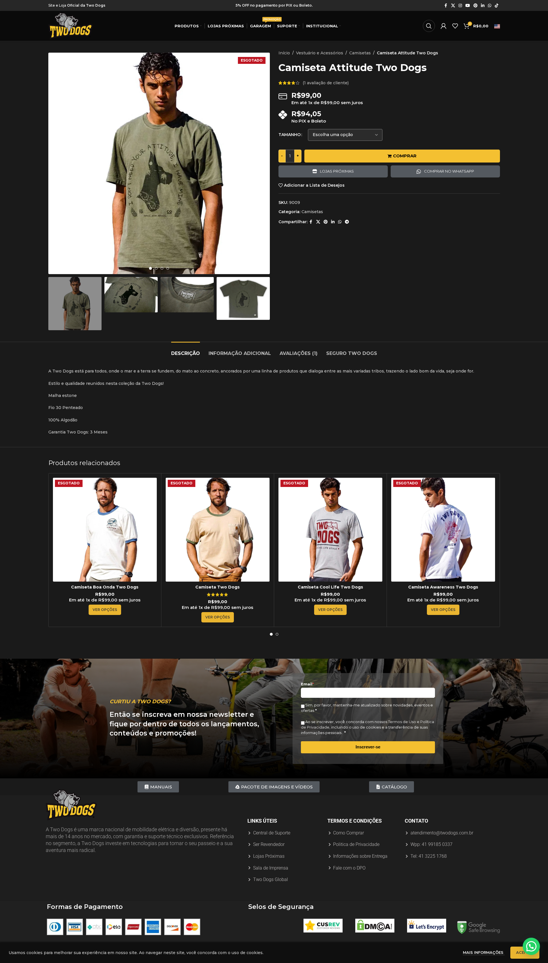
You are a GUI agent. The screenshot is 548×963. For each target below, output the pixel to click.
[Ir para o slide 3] (162, 268)
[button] (531, 946)
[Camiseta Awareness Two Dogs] (443, 530)
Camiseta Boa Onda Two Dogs (104, 587)
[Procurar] (429, 26)
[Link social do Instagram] (460, 5)
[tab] (185, 350)
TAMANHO (289, 134)
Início (284, 53)
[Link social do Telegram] (347, 222)
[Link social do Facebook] (445, 5)
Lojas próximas (337, 171)
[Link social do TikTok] (496, 5)
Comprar (405, 155)
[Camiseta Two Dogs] (218, 530)
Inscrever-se (368, 746)
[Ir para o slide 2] (156, 268)
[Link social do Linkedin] (482, 5)
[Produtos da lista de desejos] (455, 26)
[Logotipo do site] (70, 25)
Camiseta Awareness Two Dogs (443, 587)
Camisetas (360, 53)
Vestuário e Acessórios (319, 53)
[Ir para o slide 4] (167, 268)
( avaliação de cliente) (326, 82)
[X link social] (453, 5)
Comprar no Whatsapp (449, 171)
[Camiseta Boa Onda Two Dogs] (105, 530)
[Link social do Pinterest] (475, 5)
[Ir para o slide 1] (150, 268)
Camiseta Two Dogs (217, 587)
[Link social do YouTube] (468, 5)
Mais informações (484, 952)
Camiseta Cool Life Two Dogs (330, 587)
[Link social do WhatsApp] (489, 5)
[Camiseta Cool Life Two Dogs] (330, 530)
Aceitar (525, 952)
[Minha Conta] (443, 26)
